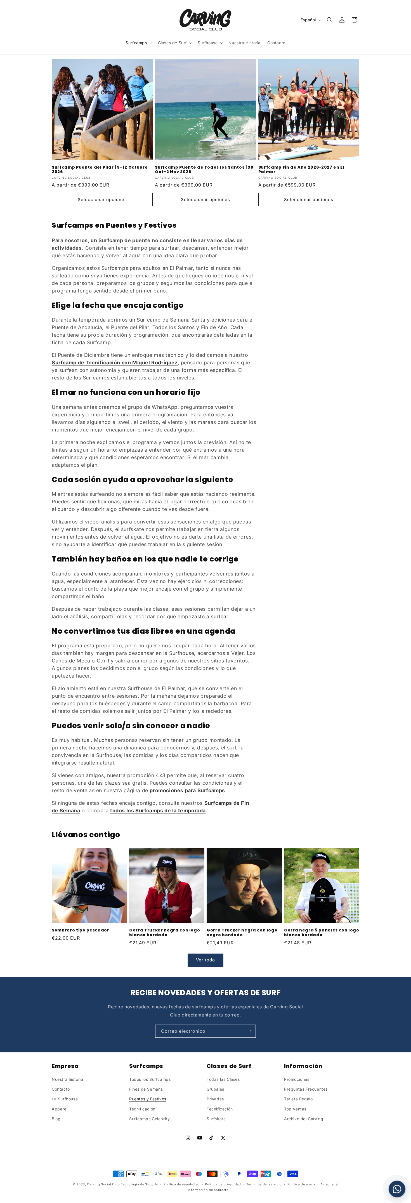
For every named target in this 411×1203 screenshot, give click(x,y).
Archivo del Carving (303, 1118)
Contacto (61, 1089)
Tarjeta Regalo (298, 1099)
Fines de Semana (146, 1089)
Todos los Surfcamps (150, 1079)
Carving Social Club (103, 1184)
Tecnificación (142, 1109)
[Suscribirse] (249, 1031)
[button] (138, 43)
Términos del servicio (264, 1184)
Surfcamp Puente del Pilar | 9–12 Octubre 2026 (100, 169)
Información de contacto (208, 1190)
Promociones (297, 1079)
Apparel (59, 1109)
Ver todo (205, 960)
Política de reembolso (182, 1184)
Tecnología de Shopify (139, 1184)
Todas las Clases (223, 1079)
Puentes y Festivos (147, 1099)
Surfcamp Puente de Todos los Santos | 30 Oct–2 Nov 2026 (204, 169)
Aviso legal (329, 1184)
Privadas (215, 1099)
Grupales (215, 1089)
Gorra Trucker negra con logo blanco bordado (164, 932)
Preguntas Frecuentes (306, 1089)
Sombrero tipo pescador (80, 930)
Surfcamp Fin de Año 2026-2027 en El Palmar (301, 169)
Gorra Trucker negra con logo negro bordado (242, 932)
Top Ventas (295, 1109)
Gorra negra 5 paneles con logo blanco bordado (321, 932)
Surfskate (216, 1118)
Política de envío (301, 1184)
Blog (56, 1118)
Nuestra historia (67, 1079)
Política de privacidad (223, 1184)
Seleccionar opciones (102, 199)
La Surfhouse (65, 1099)
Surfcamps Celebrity (149, 1118)
